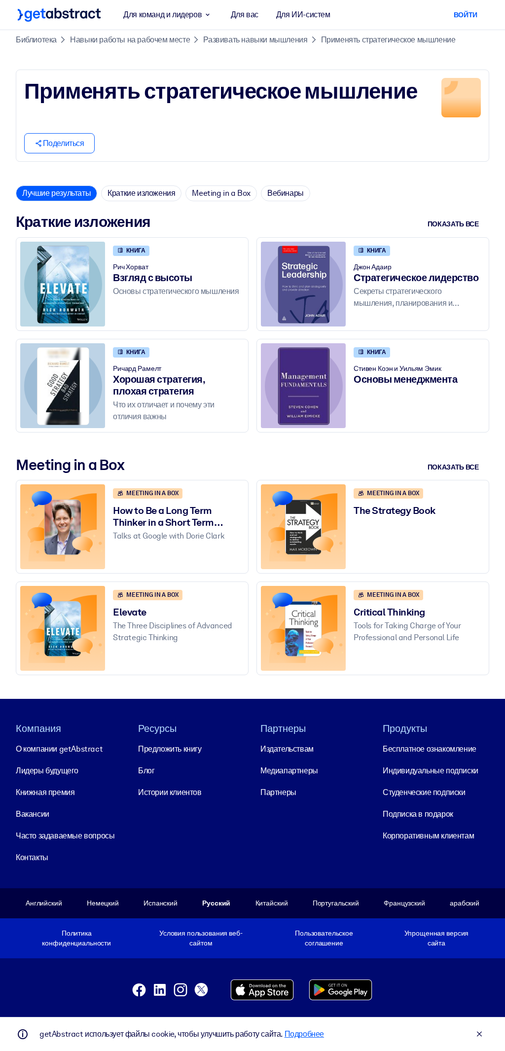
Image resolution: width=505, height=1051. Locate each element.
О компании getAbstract (59, 749)
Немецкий (103, 903)
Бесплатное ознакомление (429, 749)
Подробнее (304, 1034)
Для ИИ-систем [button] (303, 14)
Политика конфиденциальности (76, 938)
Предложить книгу (170, 749)
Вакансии (32, 814)
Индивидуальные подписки (430, 770)
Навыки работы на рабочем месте (130, 39)
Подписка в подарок (418, 814)
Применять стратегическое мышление (388, 39)
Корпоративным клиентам (428, 835)
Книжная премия (45, 792)
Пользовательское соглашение (324, 938)
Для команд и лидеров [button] (162, 14)
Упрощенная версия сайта (436, 938)
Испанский (161, 903)
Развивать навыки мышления (255, 39)
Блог (146, 770)
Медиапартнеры (289, 770)
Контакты (32, 857)
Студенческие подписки (424, 792)
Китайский (271, 903)
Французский (404, 903)
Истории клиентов (170, 792)
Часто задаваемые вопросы (65, 835)
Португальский (336, 903)
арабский (464, 903)
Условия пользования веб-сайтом (201, 938)
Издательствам (287, 749)
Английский (44, 903)
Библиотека (36, 39)
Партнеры (278, 792)
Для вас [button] (244, 14)
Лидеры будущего (47, 770)
